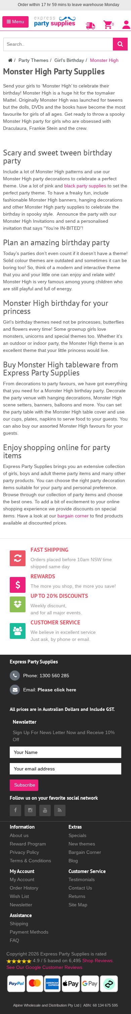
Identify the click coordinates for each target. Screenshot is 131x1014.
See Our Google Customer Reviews (44, 967)
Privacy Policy (24, 852)
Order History (24, 888)
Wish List (19, 896)
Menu (17, 21)
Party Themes (33, 60)
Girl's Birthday (69, 60)
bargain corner (73, 515)
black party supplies (85, 185)
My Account (22, 879)
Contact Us (80, 888)
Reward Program (28, 843)
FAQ (14, 940)
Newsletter (21, 904)
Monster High (104, 60)
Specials (77, 835)
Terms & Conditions (30, 860)
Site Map (78, 904)
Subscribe (24, 785)
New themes (82, 843)
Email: (49, 689)
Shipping (19, 923)
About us (19, 835)
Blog (73, 860)
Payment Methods (29, 932)
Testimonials (82, 879)
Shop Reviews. (98, 960)
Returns (77, 896)
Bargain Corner (85, 852)
